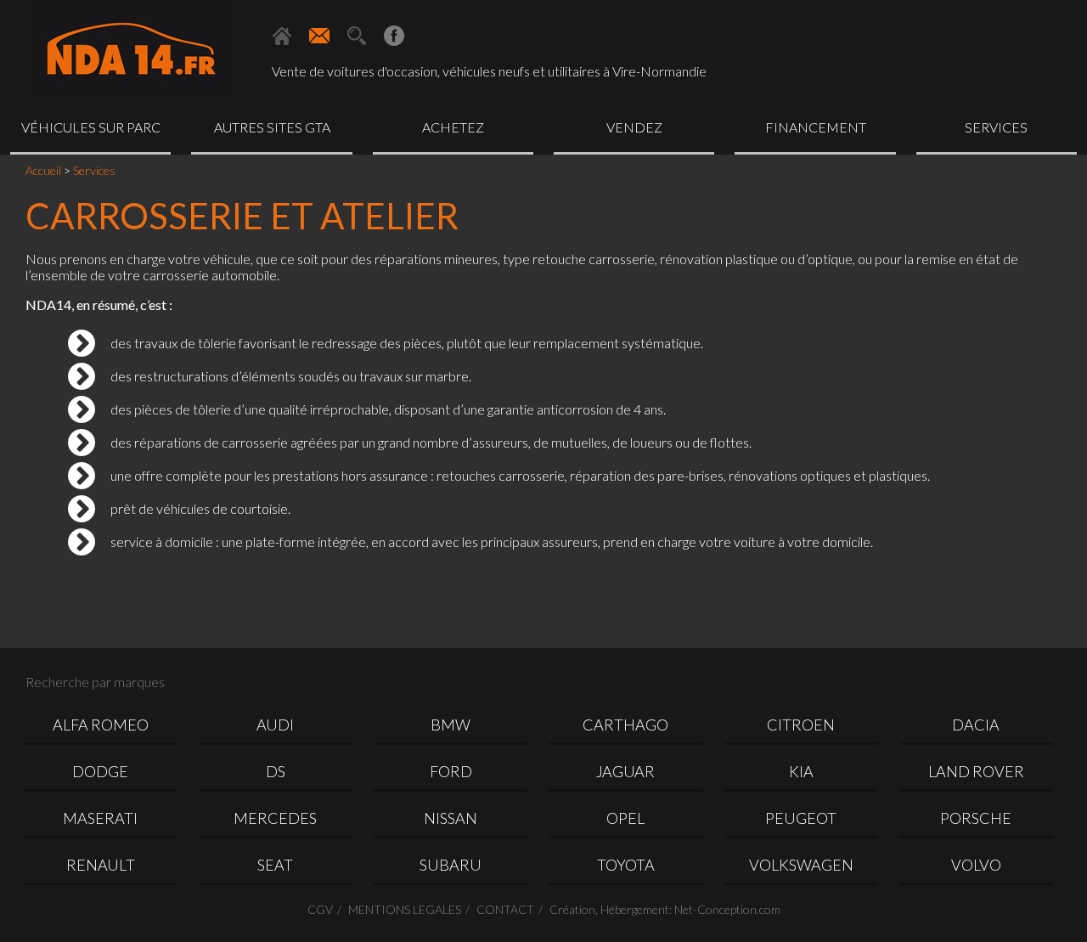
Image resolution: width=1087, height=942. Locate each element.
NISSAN (450, 818)
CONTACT (505, 909)
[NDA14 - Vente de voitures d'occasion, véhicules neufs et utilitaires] (131, 51)
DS (275, 771)
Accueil (43, 170)
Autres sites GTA (272, 127)
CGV (320, 909)
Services (996, 127)
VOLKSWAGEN (801, 864)
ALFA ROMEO (101, 724)
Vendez (634, 127)
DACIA (976, 724)
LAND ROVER (976, 771)
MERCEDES (275, 818)
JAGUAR (625, 771)
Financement (815, 127)
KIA (801, 771)
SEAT (275, 864)
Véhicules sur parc (91, 127)
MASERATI (100, 818)
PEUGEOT (800, 818)
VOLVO (976, 864)
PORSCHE (975, 818)
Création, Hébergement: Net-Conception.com (664, 909)
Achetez (453, 127)
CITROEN (801, 724)
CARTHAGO (625, 724)
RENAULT (100, 864)
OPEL (625, 818)
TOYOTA (626, 864)
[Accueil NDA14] (282, 35)
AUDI (275, 724)
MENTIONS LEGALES (404, 909)
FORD (451, 771)
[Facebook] (394, 35)
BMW (450, 724)
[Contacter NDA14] (319, 35)
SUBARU (451, 864)
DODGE (100, 771)
